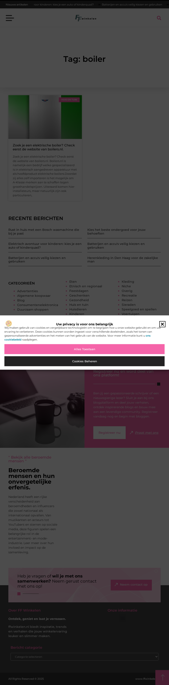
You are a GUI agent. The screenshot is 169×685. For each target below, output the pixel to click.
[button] (162, 324)
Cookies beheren (84, 361)
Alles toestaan (84, 349)
